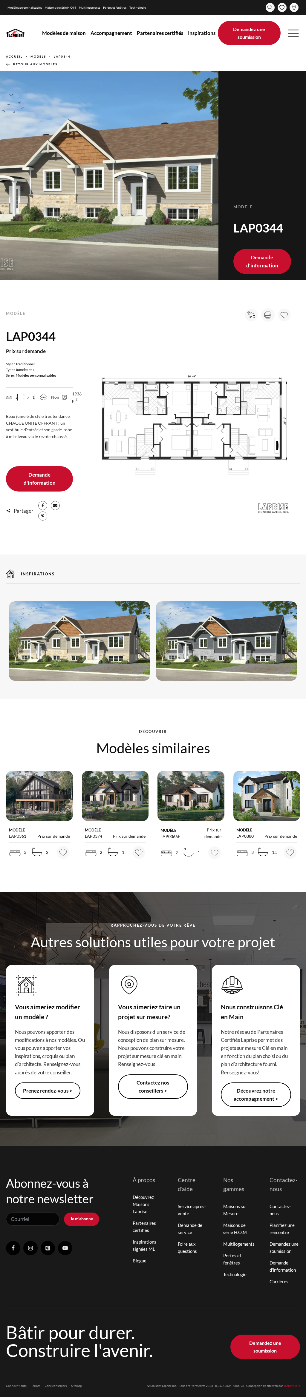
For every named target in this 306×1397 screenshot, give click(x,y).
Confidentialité (16, 1385)
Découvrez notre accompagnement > (256, 1095)
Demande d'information (262, 261)
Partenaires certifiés (160, 33)
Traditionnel (25, 364)
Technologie (137, 7)
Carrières (279, 1281)
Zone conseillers (56, 1385)
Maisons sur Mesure (235, 1210)
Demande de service (190, 1228)
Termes (35, 1385)
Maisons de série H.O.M (60, 7)
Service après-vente (192, 1210)
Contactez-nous (280, 1210)
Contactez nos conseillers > (153, 1086)
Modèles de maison (64, 33)
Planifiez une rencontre (282, 1228)
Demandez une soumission (249, 33)
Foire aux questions (187, 1247)
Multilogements (89, 7)
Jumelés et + (25, 369)
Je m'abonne (81, 1218)
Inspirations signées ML (144, 1245)
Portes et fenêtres (114, 7)
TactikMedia (292, 1385)
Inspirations (201, 33)
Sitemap (76, 1385)
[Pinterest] (42, 516)
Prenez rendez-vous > (47, 1091)
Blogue (139, 1260)
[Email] (55, 505)
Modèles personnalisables (24, 7)
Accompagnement (111, 33)
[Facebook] (42, 505)
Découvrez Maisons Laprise (143, 1204)
